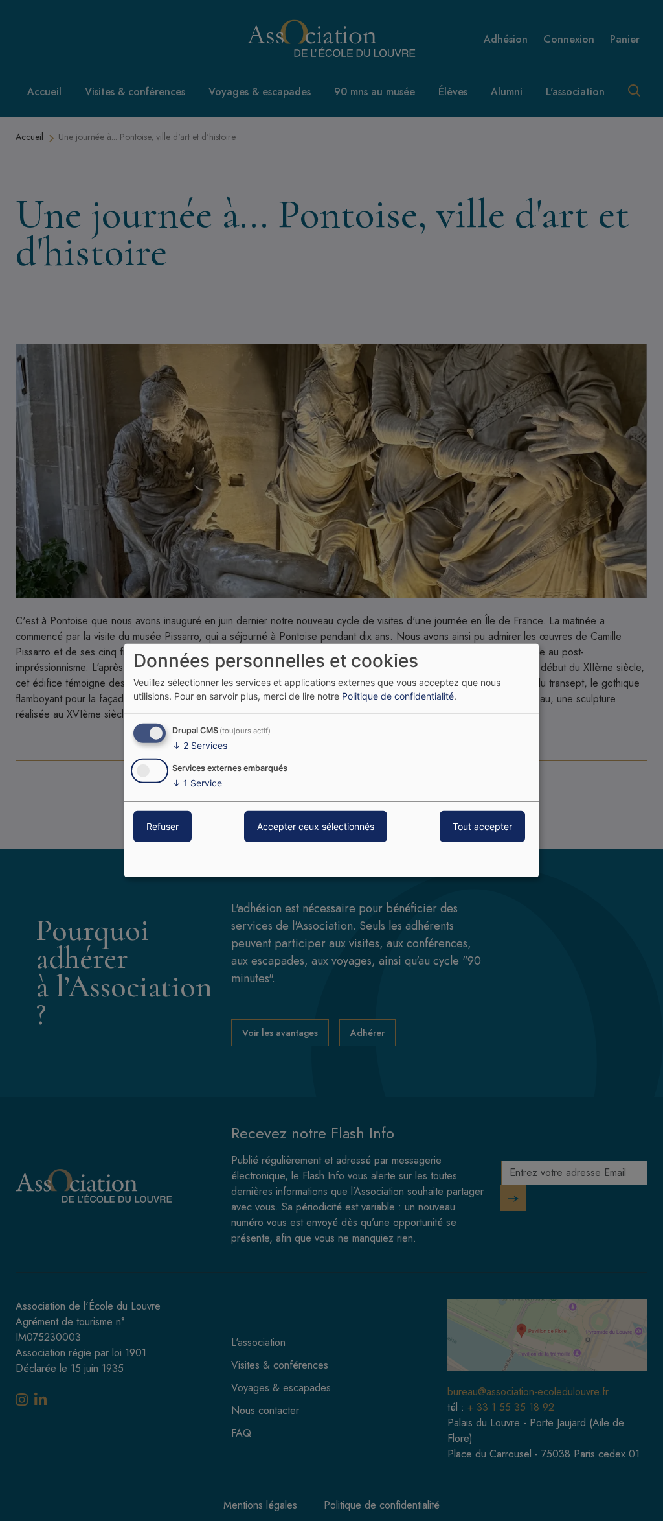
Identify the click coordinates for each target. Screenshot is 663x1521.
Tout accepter (482, 826)
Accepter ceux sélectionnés (315, 826)
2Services (199, 745)
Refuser (162, 826)
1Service (197, 782)
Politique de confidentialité (398, 696)
